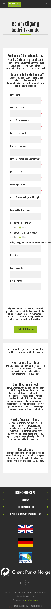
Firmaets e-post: (18, 107)
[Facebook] (20, 583)
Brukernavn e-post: (19, 146)
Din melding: (16, 281)
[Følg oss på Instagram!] (29, 583)
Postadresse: (16, 171)
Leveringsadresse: (18, 184)
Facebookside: (16, 268)
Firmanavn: (15, 95)
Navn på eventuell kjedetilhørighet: (25, 197)
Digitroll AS (37, 606)
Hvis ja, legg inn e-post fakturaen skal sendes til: (25, 242)
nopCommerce (31, 600)
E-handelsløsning (19, 606)
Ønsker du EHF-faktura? (20, 223)
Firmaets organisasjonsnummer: (25, 159)
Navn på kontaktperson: (21, 120)
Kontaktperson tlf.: (19, 133)
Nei (24, 227)
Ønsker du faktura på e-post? (23, 233)
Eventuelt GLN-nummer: (20, 210)
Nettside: (14, 255)
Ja (15, 227)
